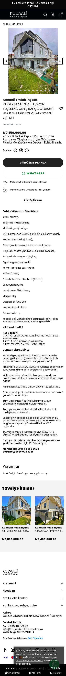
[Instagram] (13, 650)
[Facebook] (5, 650)
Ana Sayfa (14, 673)
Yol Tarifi (36, 673)
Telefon (57, 673)
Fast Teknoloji (35, 638)
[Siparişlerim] (53, 14)
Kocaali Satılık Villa (13, 23)
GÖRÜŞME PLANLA (32, 163)
